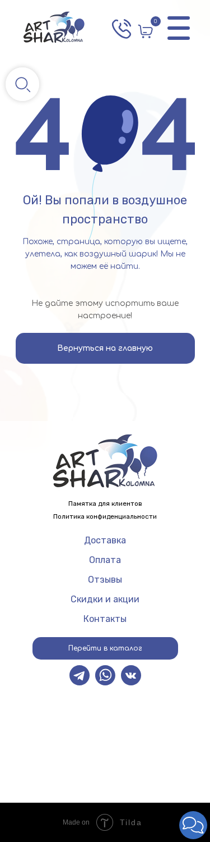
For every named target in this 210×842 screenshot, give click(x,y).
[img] (54, 28)
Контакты (105, 619)
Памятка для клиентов (105, 503)
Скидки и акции (105, 599)
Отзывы (105, 579)
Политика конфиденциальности (105, 516)
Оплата (105, 560)
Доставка (105, 540)
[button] (193, 825)
